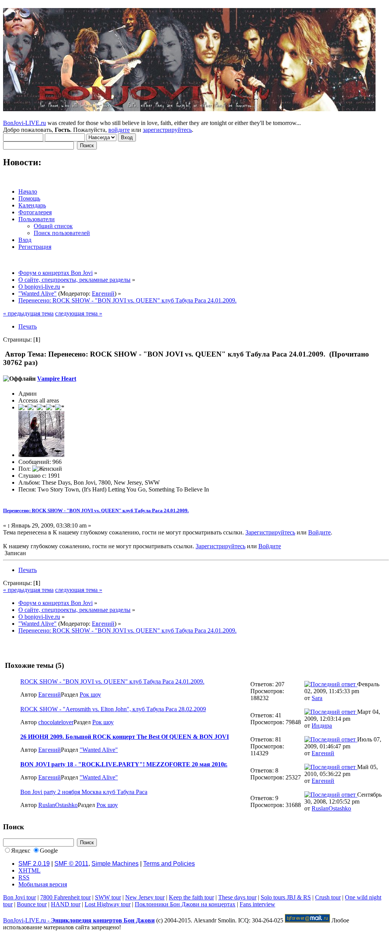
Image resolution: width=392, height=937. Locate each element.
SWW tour (108, 897)
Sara (317, 698)
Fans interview (257, 904)
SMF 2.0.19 (34, 863)
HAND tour (65, 904)
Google (49, 850)
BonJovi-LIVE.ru (24, 123)
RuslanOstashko (58, 805)
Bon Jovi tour (19, 897)
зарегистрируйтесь (167, 130)
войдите (119, 130)
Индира (322, 725)
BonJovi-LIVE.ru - (79, 920)
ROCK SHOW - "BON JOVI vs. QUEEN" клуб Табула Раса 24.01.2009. (112, 681)
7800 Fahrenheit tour (65, 897)
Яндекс (20, 850)
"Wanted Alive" (99, 749)
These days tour (237, 897)
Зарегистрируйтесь (270, 532)
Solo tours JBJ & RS (286, 897)
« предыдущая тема (28, 313)
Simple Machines (115, 863)
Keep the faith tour (191, 897)
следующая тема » (78, 313)
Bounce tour (32, 904)
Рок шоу (90, 694)
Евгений (103, 293)
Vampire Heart (56, 378)
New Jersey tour (145, 897)
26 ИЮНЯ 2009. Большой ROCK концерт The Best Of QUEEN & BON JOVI (124, 736)
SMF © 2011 (71, 863)
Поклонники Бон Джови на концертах (185, 904)
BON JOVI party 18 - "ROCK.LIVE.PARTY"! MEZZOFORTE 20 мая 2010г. (123, 764)
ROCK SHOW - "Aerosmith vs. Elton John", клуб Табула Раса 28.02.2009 (113, 709)
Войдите (319, 532)
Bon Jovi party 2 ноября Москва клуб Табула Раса (83, 792)
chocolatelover (56, 722)
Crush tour (328, 897)
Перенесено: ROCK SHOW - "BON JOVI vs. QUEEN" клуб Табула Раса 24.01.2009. (96, 510)
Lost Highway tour (108, 904)
